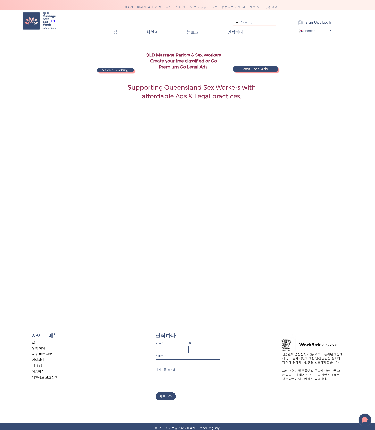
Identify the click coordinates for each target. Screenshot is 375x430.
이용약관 (38, 371)
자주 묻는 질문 (42, 354)
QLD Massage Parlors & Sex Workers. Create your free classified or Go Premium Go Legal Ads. (184, 61)
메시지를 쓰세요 (166, 369)
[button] (284, 47)
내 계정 (37, 365)
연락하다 (38, 360)
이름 (159, 343)
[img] (39, 30)
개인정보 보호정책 (45, 377)
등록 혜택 (38, 348)
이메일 (161, 356)
